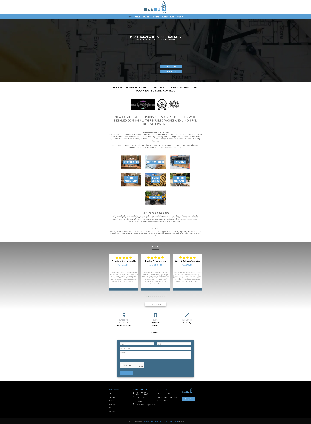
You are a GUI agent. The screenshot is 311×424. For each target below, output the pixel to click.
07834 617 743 (171, 67)
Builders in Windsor (163, 401)
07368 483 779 (171, 72)
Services (112, 397)
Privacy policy (173, 421)
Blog (172, 17)
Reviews (156, 17)
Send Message (126, 373)
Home (130, 17)
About (137, 17)
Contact (180, 17)
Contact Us (188, 399)
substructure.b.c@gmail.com (187, 323)
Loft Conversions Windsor (165, 394)
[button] (147, 297)
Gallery (164, 17)
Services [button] (146, 17)
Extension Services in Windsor (167, 397)
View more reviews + (155, 304)
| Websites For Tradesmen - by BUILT (155, 421)
